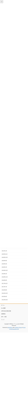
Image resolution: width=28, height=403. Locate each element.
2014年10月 (5, 299)
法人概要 (3, 308)
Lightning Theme (18, 327)
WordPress (10, 327)
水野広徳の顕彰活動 (6, 311)
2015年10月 (5, 293)
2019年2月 (4, 273)
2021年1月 (4, 250)
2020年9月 (4, 260)
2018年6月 (4, 280)
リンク (2, 319)
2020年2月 (4, 267)
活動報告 (3, 313)
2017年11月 (4, 283)
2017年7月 (4, 286)
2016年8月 (4, 290)
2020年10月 (5, 257)
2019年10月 (5, 270)
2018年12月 (5, 277)
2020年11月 (4, 254)
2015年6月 (4, 296)
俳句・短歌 (4, 316)
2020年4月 (4, 263)
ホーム (2, 305)
